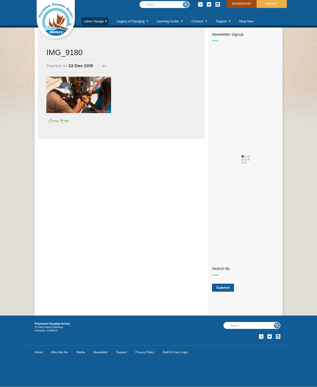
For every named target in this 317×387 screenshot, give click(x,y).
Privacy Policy (144, 352)
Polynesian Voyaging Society (56, 19)
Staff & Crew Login (175, 352)
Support (221, 21)
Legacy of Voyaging (130, 21)
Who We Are (59, 352)
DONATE (272, 3)
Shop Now (246, 21)
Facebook (200, 4)
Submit (186, 5)
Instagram (217, 4)
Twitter (209, 4)
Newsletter (100, 352)
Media (81, 352)
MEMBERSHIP (241, 3)
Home (39, 352)
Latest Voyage (94, 21)
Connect (197, 21)
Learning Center (168, 21)
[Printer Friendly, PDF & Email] (58, 120)
